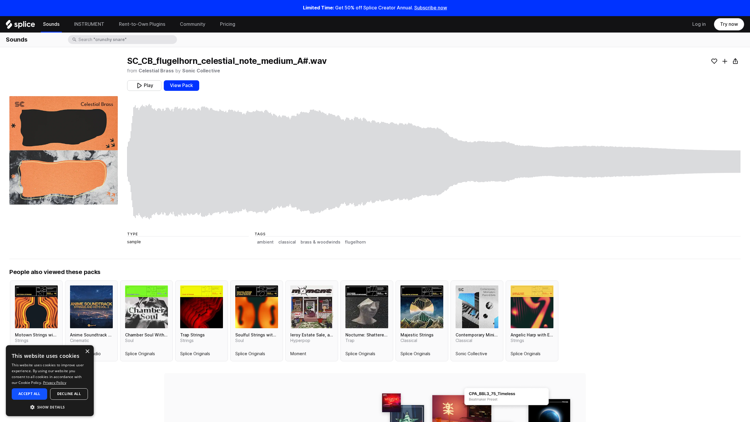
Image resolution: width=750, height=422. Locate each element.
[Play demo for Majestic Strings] (421, 306)
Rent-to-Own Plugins (142, 24)
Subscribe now (430, 8)
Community (192, 24)
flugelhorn (355, 242)
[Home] (20, 26)
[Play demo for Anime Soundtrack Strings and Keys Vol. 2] (91, 306)
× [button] (87, 351)
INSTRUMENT (89, 24)
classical (287, 242)
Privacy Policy (54, 382)
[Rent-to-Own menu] (170, 24)
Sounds (51, 24)
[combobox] (127, 39)
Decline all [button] (69, 393)
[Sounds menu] (64, 24)
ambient (265, 242)
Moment (298, 354)
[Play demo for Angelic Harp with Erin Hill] (532, 306)
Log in (699, 24)
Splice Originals (140, 354)
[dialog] (50, 380)
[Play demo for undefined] (63, 150)
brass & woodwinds (320, 242)
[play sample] (434, 161)
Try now (729, 24)
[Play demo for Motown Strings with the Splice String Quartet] (36, 306)
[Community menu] (210, 24)
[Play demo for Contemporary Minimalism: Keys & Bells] (476, 306)
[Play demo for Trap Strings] (201, 306)
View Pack (181, 85)
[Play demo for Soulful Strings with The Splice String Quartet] (256, 306)
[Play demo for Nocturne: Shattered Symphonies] (366, 306)
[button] (50, 407)
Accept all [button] (29, 393)
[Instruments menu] (109, 24)
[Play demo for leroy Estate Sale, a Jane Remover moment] (311, 306)
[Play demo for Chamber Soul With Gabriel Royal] (146, 306)
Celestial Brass (156, 71)
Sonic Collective (201, 71)
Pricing (227, 24)
